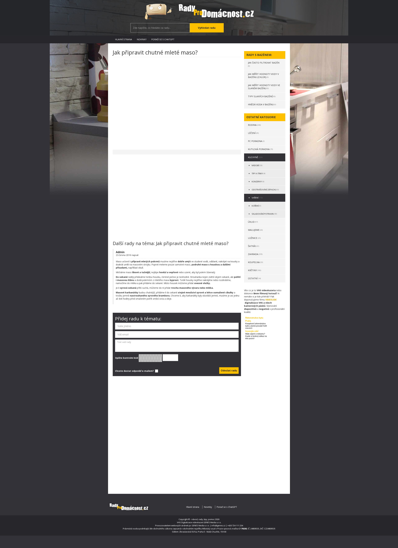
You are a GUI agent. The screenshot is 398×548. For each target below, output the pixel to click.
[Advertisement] (177, 101)
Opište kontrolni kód (127, 357)
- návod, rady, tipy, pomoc (202, 519)
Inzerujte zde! (251, 331)
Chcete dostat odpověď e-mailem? (134, 370)
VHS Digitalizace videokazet (190, 522)
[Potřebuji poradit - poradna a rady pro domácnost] (199, 12)
